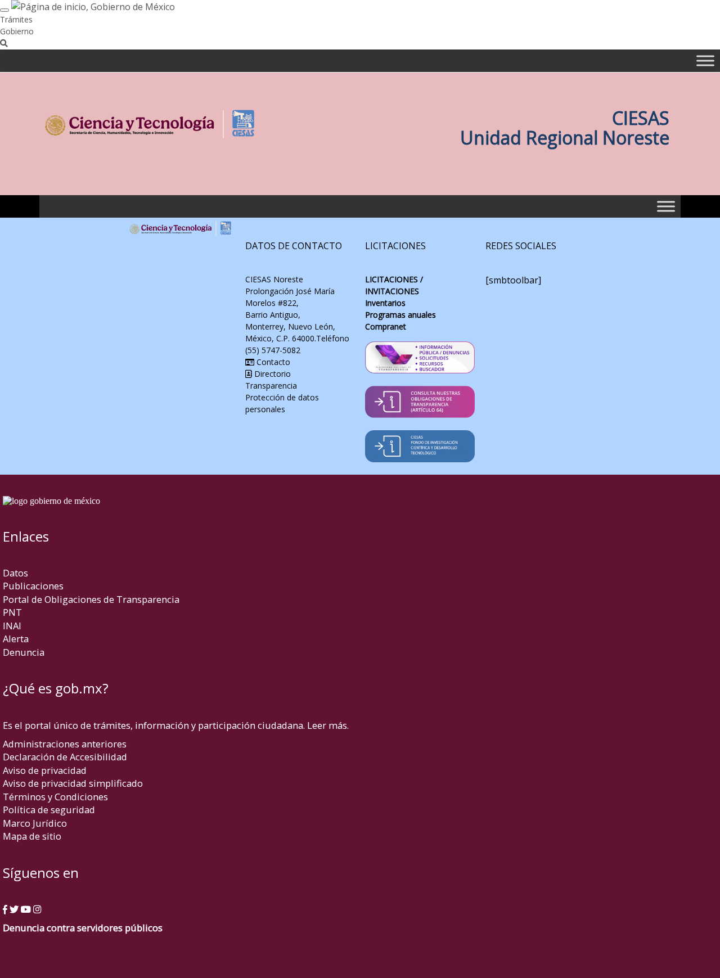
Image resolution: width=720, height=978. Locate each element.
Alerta (16, 638)
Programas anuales (400, 314)
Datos (15, 572)
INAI (12, 625)
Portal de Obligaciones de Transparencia (91, 599)
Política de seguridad (49, 809)
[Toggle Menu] (705, 60)
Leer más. (328, 725)
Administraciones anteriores (65, 743)
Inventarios (385, 303)
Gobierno (17, 31)
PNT (12, 612)
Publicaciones (33, 585)
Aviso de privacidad (45, 770)
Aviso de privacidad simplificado (73, 783)
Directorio (271, 373)
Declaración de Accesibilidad (65, 756)
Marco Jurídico (35, 823)
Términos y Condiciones (55, 796)
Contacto (272, 362)
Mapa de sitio (32, 836)
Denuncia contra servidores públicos (83, 927)
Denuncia (23, 652)
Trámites (16, 19)
